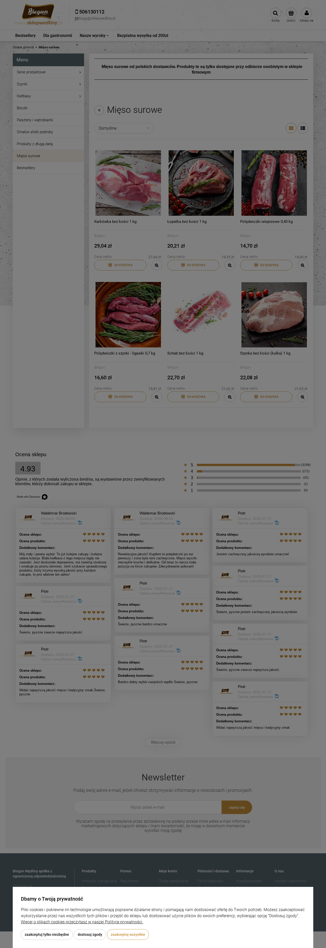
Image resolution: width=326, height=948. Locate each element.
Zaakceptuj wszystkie (128, 934)
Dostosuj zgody (90, 934)
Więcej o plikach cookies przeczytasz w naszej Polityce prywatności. (82, 921)
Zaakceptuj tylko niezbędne (47, 934)
